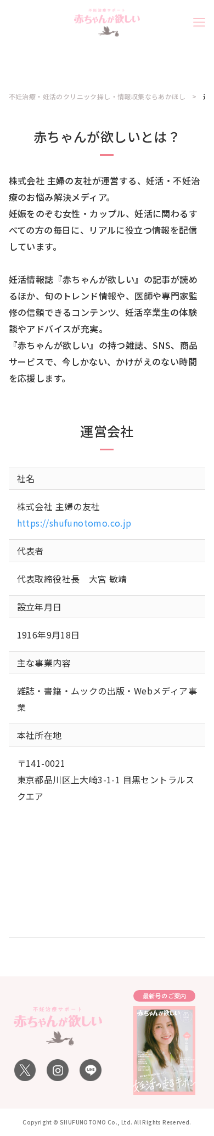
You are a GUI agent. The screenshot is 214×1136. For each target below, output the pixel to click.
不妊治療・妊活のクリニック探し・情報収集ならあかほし (97, 96)
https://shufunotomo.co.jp (74, 522)
